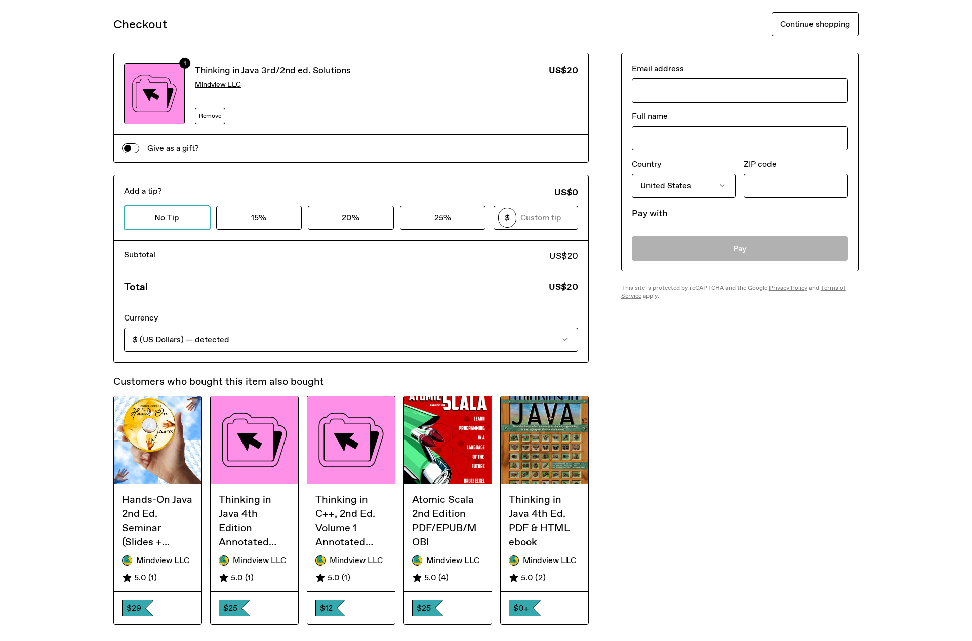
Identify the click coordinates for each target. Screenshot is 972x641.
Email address (658, 68)
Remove (210, 115)
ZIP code (760, 164)
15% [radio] (258, 217)
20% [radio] (350, 217)
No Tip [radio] (166, 217)
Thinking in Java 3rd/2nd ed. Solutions (273, 70)
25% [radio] (442, 217)
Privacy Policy (788, 287)
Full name (650, 116)
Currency (141, 318)
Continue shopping (815, 24)
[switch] (130, 148)
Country (646, 164)
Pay (740, 248)
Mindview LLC (218, 84)
